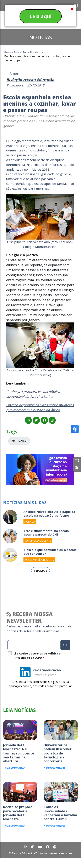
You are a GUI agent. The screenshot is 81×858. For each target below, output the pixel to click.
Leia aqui (41, 16)
